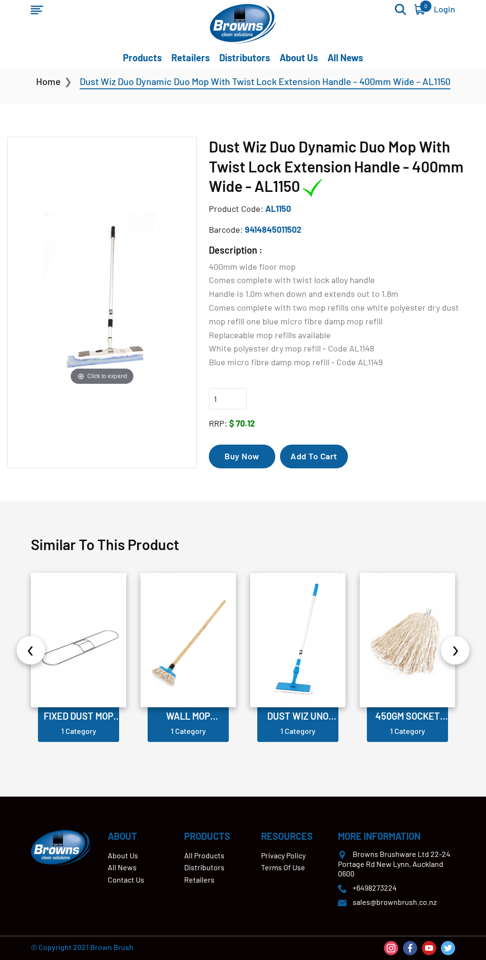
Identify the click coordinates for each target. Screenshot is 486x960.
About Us (299, 57)
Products (142, 57)
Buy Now (242, 456)
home (48, 81)
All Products (204, 855)
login (444, 9)
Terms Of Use (283, 867)
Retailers (190, 57)
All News (345, 57)
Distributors (244, 57)
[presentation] (31, 650)
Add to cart (313, 456)
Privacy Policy (283, 855)
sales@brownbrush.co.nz (395, 901)
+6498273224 (375, 887)
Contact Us (126, 879)
